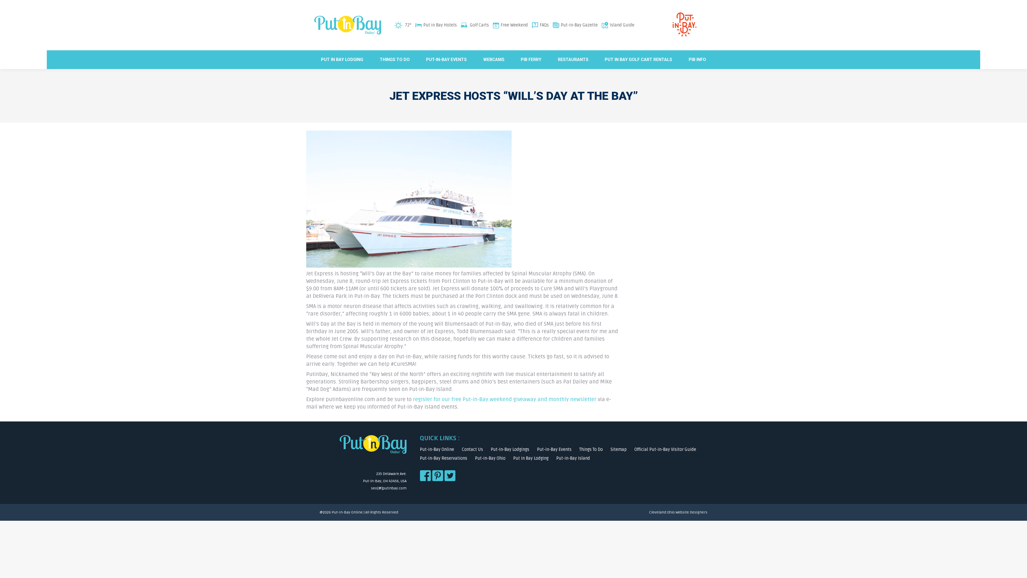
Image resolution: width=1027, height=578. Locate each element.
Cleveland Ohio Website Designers (678, 512)
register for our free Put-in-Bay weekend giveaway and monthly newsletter (504, 399)
